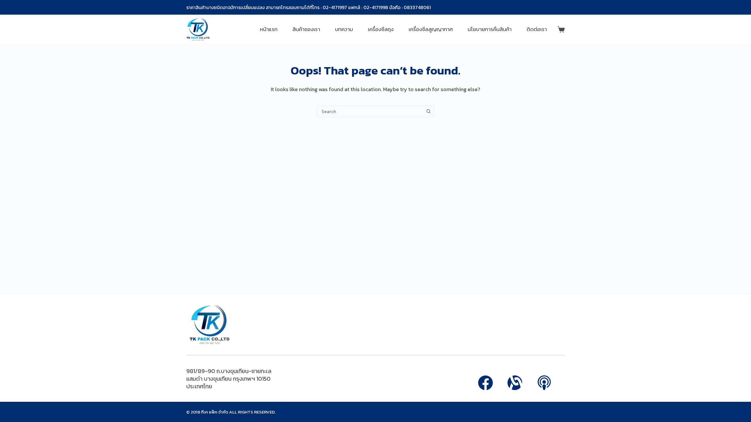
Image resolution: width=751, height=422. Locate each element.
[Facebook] (485, 382)
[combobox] (370, 111)
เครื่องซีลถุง (381, 29)
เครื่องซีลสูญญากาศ (431, 29)
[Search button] (428, 111)
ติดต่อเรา (537, 29)
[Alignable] (515, 382)
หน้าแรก (269, 29)
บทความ (344, 29)
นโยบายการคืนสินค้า (490, 29)
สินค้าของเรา (306, 29)
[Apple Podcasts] (544, 382)
